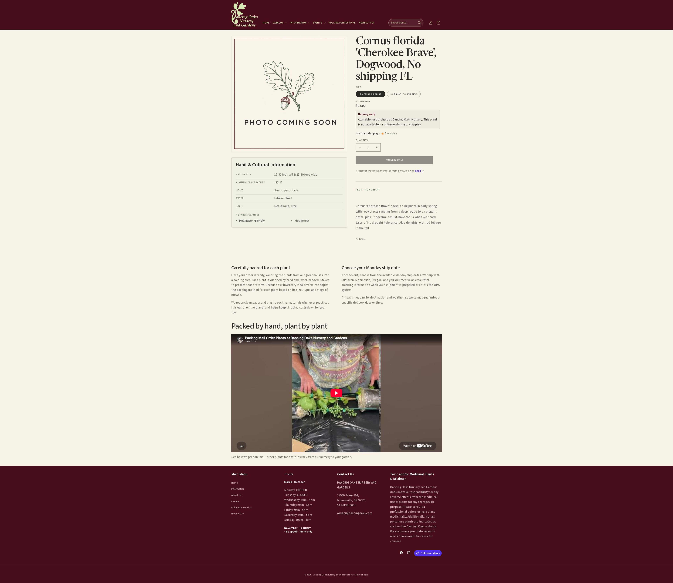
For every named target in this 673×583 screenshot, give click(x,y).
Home (234, 483)
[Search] (419, 22)
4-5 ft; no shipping (370, 94)
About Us (236, 495)
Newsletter (237, 513)
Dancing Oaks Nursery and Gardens (331, 574)
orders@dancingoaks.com (354, 513)
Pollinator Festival (241, 507)
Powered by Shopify (359, 574)
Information (238, 489)
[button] (279, 22)
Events (235, 501)
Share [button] (362, 239)
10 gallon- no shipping (403, 94)
